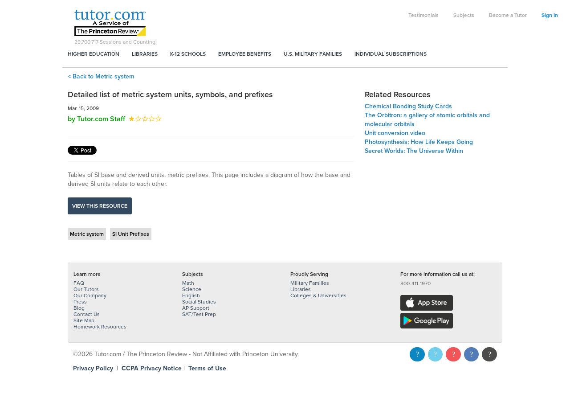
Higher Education (93, 54)
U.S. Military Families (313, 54)
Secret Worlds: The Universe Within (414, 151)
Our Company (89, 295)
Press (80, 302)
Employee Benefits (244, 54)
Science (191, 289)
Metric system (87, 234)
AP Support (195, 308)
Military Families (309, 283)
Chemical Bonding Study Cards (408, 106)
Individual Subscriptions (390, 54)
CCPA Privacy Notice (152, 368)
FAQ (78, 283)
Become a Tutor (508, 15)
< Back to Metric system (101, 76)
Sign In (550, 15)
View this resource (99, 206)
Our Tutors (86, 289)
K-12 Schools (188, 54)
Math (188, 283)
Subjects (463, 15)
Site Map (83, 320)
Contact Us (86, 314)
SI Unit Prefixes (130, 234)
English (191, 295)
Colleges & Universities (318, 295)
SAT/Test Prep (199, 314)
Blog (79, 308)
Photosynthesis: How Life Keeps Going (419, 142)
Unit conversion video (395, 133)
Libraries (145, 54)
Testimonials (423, 15)
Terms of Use (207, 368)
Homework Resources (99, 327)
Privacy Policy (93, 368)
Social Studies (199, 302)
